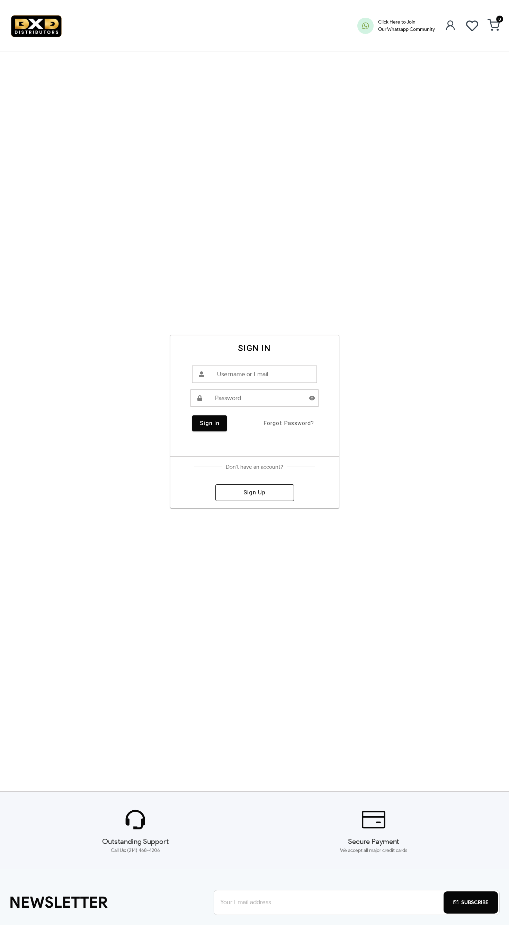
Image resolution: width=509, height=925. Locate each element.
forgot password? (289, 423)
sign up (254, 492)
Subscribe (475, 902)
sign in (210, 423)
